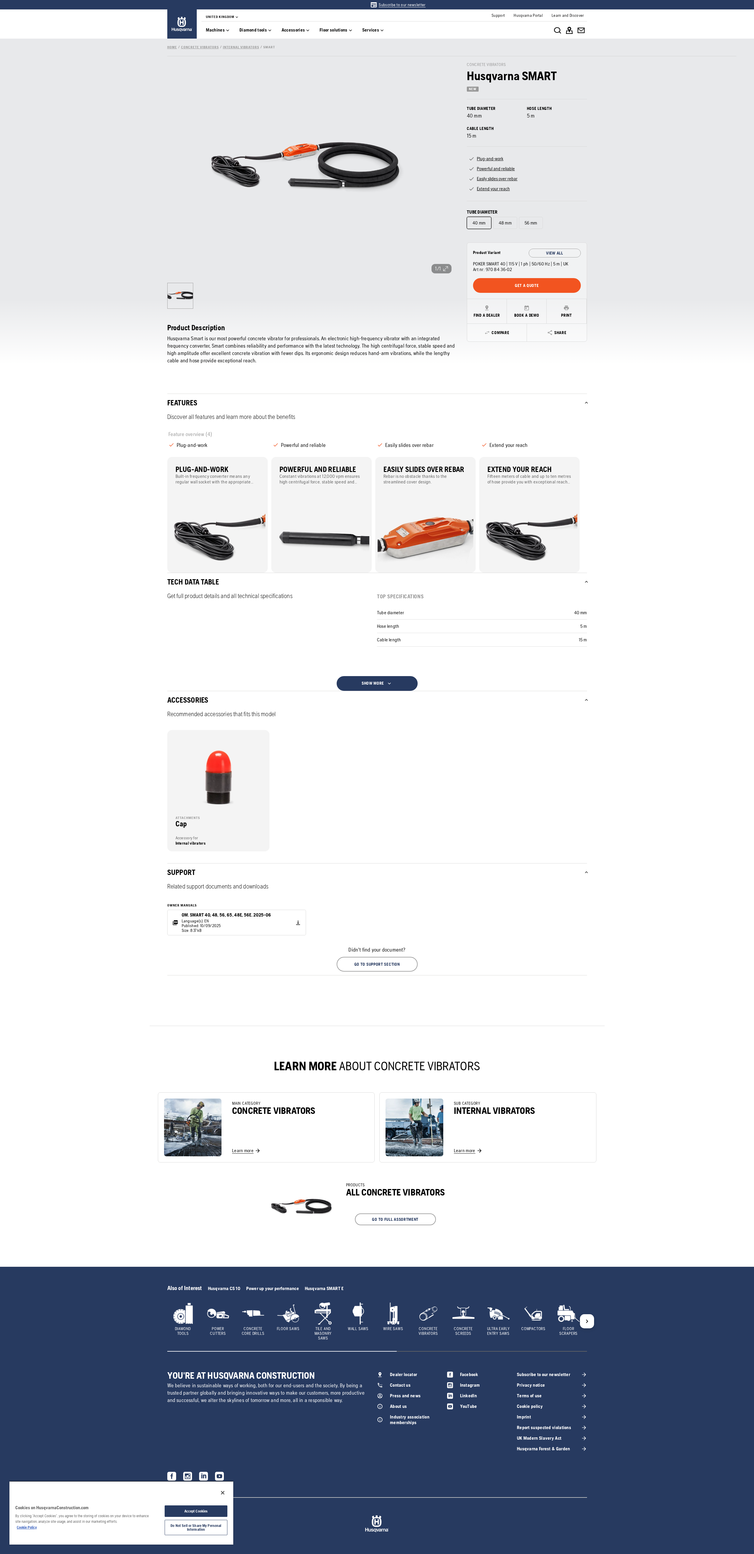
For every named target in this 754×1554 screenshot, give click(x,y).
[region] (121, 1513)
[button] (377, 964)
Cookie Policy (27, 1527)
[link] (397, 4)
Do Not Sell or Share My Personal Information (196, 1527)
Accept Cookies (196, 1511)
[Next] (587, 1321)
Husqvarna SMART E (324, 1288)
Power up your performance (272, 1288)
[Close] (222, 1492)
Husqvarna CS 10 (224, 1288)
